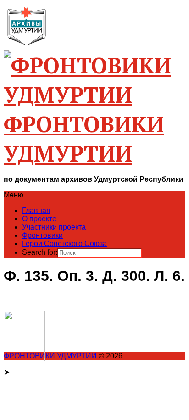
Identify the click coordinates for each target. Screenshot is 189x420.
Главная (36, 210)
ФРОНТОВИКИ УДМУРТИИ (50, 356)
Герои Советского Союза (64, 243)
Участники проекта (54, 227)
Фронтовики (42, 235)
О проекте (39, 219)
